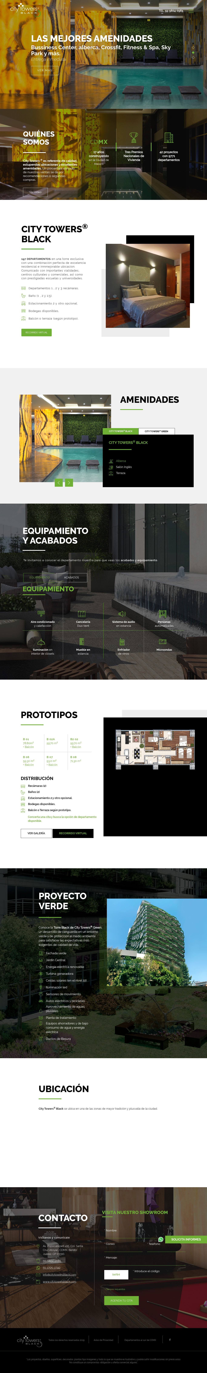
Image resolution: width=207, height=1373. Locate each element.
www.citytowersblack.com (59, 1281)
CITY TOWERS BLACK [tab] (120, 431)
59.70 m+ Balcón (75, 743)
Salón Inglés (124, 467)
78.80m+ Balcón (28, 743)
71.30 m (75, 759)
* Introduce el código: (146, 1271)
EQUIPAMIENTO (40, 577)
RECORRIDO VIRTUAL (73, 833)
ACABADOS (71, 577)
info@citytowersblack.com (59, 1274)
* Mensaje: (110, 1257)
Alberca (121, 460)
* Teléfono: (153, 1243)
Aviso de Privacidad (103, 1340)
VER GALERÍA (36, 833)
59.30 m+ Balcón (28, 760)
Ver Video (35, 192)
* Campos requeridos (114, 1289)
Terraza (120, 473)
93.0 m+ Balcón (52, 760)
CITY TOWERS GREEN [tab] (156, 431)
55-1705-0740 (51, 1267)
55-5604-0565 (174, 10)
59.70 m (52, 741)
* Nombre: (110, 1230)
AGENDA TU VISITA (53, 65)
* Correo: (109, 1243)
